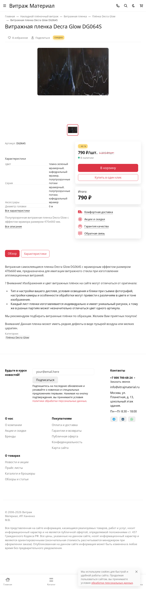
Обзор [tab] (12, 253)
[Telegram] (114, 419)
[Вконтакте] (123, 419)
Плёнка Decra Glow (17, 337)
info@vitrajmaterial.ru (125, 387)
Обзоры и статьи (16, 479)
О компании (13, 425)
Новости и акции (16, 462)
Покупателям (62, 418)
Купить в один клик (108, 177)
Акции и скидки (15, 431)
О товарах (12, 455)
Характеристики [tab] (35, 254)
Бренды (10, 436)
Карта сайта (60, 448)
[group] (73, 85)
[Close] (136, 571)
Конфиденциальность (67, 442)
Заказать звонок (120, 381)
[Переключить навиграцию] (4, 6)
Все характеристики (17, 210)
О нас (9, 418)
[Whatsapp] (131, 419)
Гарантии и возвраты (67, 431)
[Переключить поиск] (125, 6)
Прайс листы (14, 468)
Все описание (13, 226)
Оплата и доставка (65, 425)
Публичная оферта (65, 436)
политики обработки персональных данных (59, 401)
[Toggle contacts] (118, 6)
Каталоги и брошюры (20, 473)
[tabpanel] (73, 302)
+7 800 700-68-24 (121, 377)
